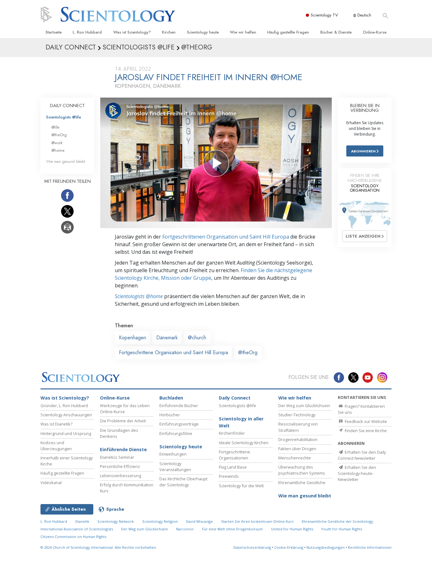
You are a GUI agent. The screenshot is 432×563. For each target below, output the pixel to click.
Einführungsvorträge (179, 424)
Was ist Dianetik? (56, 424)
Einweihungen (173, 454)
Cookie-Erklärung (288, 547)
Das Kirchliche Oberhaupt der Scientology (183, 482)
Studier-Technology (296, 415)
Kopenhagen (132, 337)
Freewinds (229, 476)
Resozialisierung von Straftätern (298, 427)
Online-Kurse (374, 32)
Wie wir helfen (243, 32)
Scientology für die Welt (241, 486)
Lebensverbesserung (120, 475)
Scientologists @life (63, 117)
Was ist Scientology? (132, 32)
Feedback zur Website (365, 421)
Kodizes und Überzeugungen (56, 445)
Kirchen (169, 32)
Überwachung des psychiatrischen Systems (301, 470)
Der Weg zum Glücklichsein (304, 405)
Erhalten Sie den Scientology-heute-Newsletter (357, 473)
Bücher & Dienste (336, 32)
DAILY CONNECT (67, 105)
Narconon (185, 529)
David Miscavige (199, 521)
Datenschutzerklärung (252, 547)
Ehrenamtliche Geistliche (301, 482)
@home (58, 150)
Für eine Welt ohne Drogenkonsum (232, 529)
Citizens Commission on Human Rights (73, 536)
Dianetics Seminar (117, 457)
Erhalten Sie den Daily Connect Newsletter (362, 455)
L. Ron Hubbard (87, 32)
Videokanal (51, 482)
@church (197, 337)
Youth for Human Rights (341, 529)
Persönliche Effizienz (120, 466)
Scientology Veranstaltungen (175, 466)
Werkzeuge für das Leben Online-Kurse (125, 408)
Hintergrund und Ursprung (65, 433)
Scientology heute (203, 32)
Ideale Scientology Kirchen (243, 442)
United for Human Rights (292, 529)
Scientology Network (115, 521)
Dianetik (82, 521)
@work (57, 143)
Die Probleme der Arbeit (123, 421)
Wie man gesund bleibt (65, 161)
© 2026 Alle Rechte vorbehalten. (98, 547)
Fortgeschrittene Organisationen (234, 455)
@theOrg (247, 352)
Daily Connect (234, 398)
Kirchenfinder (232, 433)
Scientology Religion (160, 521)
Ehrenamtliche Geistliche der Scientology (337, 521)
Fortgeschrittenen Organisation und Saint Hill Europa (225, 236)
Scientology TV (324, 15)
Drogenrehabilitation (298, 439)
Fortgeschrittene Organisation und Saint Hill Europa (173, 352)
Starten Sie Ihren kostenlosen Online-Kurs (257, 521)
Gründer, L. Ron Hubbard (64, 405)
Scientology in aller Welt (241, 422)
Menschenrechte (294, 458)
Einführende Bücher (178, 405)
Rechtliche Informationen (370, 547)
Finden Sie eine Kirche (365, 430)
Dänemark (167, 337)
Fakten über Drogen (297, 448)
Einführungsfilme (175, 433)
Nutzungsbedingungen (325, 547)
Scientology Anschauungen (66, 415)
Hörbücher (169, 415)
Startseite (54, 32)
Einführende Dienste (123, 449)
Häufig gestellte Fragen (288, 32)
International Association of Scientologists (76, 529)
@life (55, 127)
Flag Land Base (233, 467)
